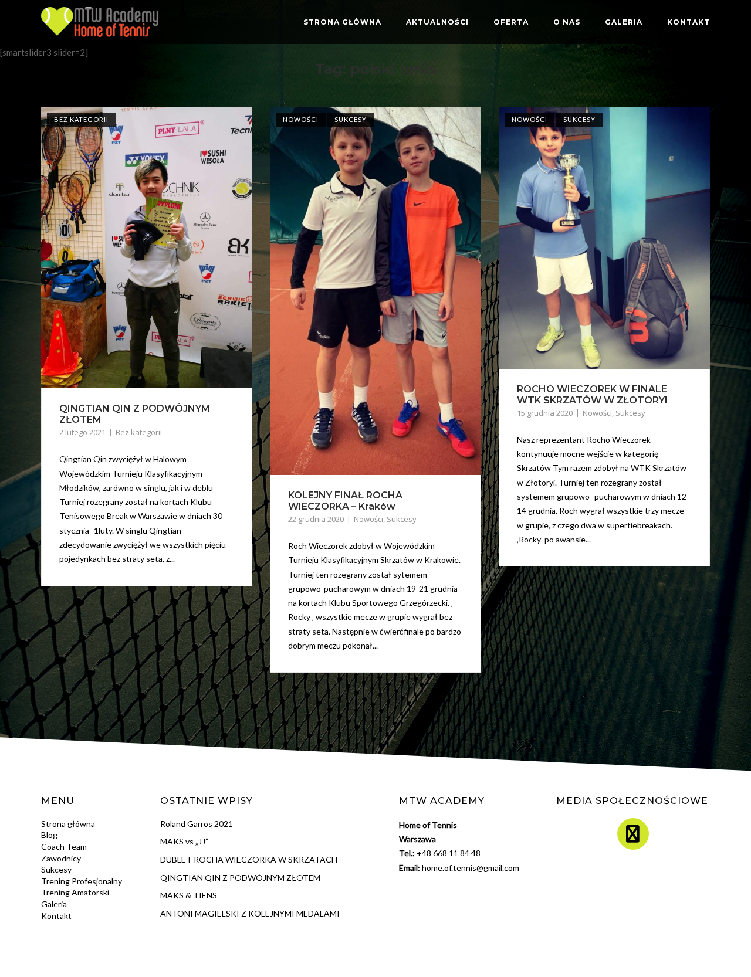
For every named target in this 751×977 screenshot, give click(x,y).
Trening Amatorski (75, 892)
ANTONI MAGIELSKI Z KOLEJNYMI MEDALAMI (250, 913)
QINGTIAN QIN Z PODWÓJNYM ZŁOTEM (240, 878)
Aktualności (437, 22)
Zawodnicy (61, 858)
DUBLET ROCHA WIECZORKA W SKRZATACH (248, 859)
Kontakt (688, 22)
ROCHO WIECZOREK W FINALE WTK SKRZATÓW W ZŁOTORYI (592, 395)
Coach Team (64, 847)
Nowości (301, 119)
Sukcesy (350, 119)
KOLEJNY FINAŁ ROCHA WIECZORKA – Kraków (345, 501)
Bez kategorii (81, 119)
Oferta (511, 22)
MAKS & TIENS (188, 895)
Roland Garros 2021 (196, 824)
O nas (566, 22)
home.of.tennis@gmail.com (470, 868)
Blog (49, 835)
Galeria (623, 22)
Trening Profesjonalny (81, 881)
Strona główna (342, 22)
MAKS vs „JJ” (184, 841)
